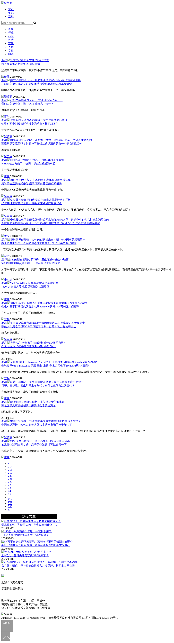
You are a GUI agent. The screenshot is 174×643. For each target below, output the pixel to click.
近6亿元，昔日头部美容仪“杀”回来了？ (25, 555)
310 (10, 500)
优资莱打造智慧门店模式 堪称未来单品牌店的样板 (31, 203)
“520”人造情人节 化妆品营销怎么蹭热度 (25, 286)
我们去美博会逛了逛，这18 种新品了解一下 (27, 103)
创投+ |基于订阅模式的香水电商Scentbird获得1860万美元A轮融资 (40, 306)
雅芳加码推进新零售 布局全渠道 (20, 63)
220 (10, 475)
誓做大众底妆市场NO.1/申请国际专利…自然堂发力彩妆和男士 (38, 326)
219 (10, 472)
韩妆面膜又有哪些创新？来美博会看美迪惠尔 (28, 405)
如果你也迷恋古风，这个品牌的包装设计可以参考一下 (34, 444)
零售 (11, 43)
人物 (11, 46)
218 (10, 469)
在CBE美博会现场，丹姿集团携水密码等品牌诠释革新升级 (36, 83)
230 (10, 488)
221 (10, 478)
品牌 (11, 36)
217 (10, 466)
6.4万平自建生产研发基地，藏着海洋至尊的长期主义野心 (35, 545)
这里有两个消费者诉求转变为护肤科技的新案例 (29, 123)
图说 (11, 54)
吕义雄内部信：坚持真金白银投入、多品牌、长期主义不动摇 (38, 565)
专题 (11, 50)
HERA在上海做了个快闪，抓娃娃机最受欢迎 (28, 163)
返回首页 (7, 623)
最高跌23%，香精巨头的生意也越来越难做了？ (29, 524)
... (9, 497)
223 (10, 484)
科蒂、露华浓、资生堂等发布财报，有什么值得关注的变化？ (38, 385)
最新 (11, 29)
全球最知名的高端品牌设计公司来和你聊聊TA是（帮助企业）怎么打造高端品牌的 (50, 223)
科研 (11, 39)
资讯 (11, 12)
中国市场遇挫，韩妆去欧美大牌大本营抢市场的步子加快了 (36, 424)
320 (10, 503)
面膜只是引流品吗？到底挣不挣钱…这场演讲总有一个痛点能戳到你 (42, 143)
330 (10, 506)
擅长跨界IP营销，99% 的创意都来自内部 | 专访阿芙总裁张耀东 (38, 243)
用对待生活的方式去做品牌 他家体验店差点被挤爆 (31, 183)
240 (10, 491)
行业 (11, 32)
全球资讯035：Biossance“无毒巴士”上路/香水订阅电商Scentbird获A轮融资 (45, 365)
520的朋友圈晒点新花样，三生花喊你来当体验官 (30, 263)
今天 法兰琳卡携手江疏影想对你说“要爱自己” (28, 346)
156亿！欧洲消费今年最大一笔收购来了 (25, 535)
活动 (11, 16)
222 (10, 481)
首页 (11, 9)
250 (10, 494)
